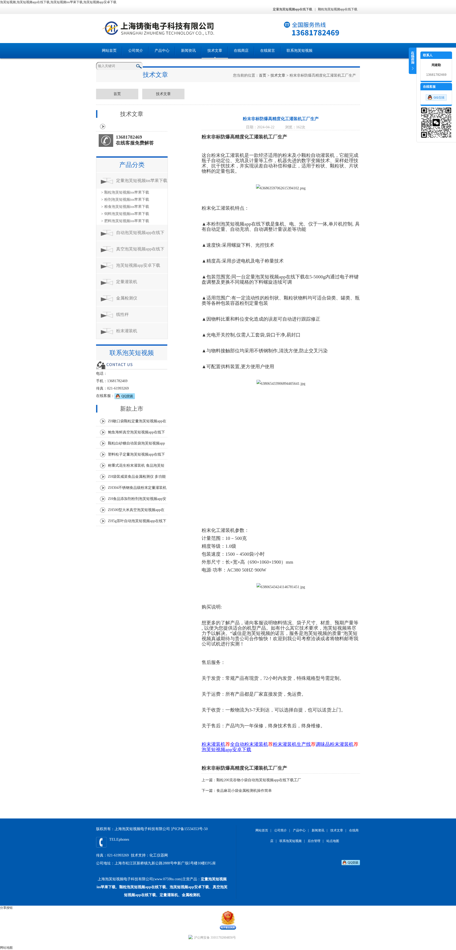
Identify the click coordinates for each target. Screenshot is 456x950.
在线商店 (241, 51)
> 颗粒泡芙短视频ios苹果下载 (125, 192)
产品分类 (132, 164)
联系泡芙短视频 (299, 51)
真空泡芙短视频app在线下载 (140, 252)
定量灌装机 (126, 281)
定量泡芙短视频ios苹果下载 (141, 180)
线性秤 (122, 314)
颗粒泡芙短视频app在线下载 (337, 9)
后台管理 (314, 841)
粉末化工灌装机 (227, 155)
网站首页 (109, 51)
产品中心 (162, 51)
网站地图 (6, 947)
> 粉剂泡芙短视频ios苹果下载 (125, 200)
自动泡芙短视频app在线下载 (140, 235)
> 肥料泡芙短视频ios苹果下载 (125, 221)
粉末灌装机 (126, 331)
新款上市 (131, 408)
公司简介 (135, 51)
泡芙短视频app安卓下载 (138, 265)
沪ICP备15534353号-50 (189, 829)
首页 (262, 75)
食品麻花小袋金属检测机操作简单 (244, 791)
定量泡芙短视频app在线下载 (292, 9)
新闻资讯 (188, 51)
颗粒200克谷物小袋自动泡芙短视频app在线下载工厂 (258, 780)
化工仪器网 (158, 855)
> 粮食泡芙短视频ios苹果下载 (125, 207)
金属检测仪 (126, 298)
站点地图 (332, 841)
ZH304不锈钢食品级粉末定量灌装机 (137, 488)
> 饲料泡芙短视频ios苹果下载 (125, 214)
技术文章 (214, 51)
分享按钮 (6, 908)
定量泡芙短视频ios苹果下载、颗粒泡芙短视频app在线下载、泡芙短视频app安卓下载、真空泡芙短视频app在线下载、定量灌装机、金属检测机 (162, 887)
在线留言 (267, 51)
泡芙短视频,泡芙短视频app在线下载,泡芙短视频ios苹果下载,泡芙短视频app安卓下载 (58, 2)
